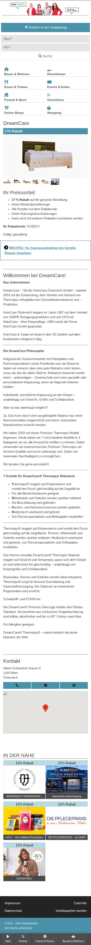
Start (8, 941)
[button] (45, 708)
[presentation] (7, 156)
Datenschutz (13, 910)
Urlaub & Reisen (44, 941)
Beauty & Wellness (73, 941)
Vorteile (23, 941)
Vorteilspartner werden (71, 910)
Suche (47, 56)
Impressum (13, 903)
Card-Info (80, 903)
